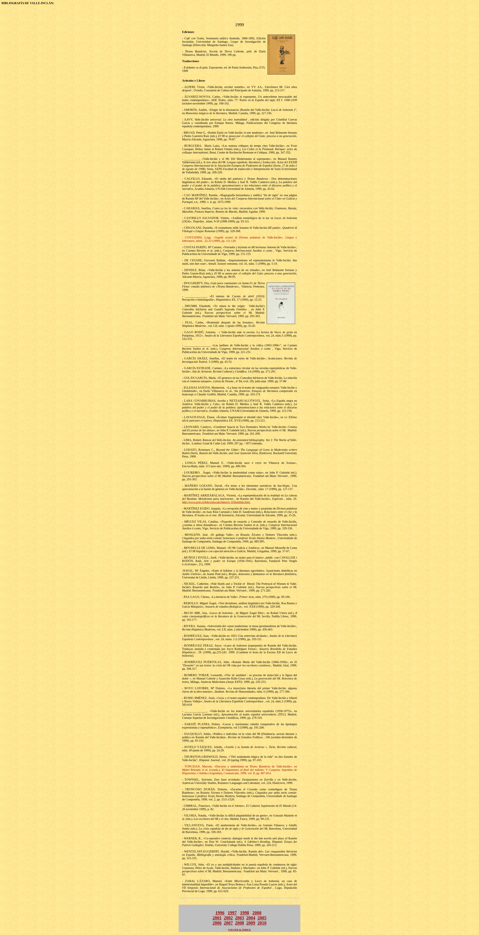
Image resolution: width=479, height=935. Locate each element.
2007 (228, 922)
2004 (250, 917)
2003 (239, 917)
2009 (250, 922)
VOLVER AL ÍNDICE (239, 929)
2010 (261, 922)
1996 (219, 912)
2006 (217, 922)
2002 (228, 917)
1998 (244, 912)
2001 (217, 917)
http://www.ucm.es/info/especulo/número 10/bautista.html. (216, 502)
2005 (261, 917)
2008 (239, 922)
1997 (232, 912)
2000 (256, 912)
